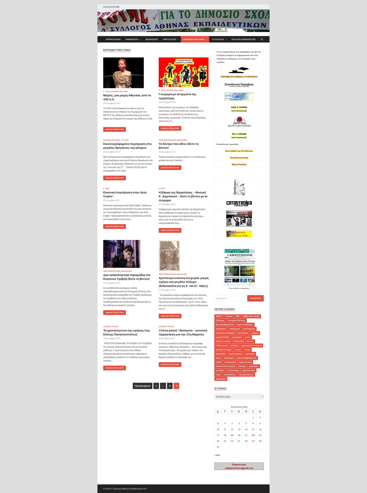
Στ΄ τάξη (125, 140)
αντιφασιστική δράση (225, 333)
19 (232, 435)
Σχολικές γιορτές (110, 327)
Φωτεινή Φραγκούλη (225, 324)
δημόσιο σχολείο (223, 341)
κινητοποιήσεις (235, 354)
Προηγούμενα (142, 385)
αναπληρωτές (249, 329)
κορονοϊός (250, 354)
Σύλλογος (220, 320)
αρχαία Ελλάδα (222, 337)
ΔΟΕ (238, 316)
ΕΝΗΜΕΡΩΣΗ (132, 39)
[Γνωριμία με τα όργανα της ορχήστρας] (184, 73)
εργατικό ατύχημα (224, 349)
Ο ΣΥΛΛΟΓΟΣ (218, 39)
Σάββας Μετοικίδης (251, 316)
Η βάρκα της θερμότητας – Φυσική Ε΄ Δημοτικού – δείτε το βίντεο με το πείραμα (183, 196)
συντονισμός (233, 370)
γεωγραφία (237, 337)
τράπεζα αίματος (246, 374)
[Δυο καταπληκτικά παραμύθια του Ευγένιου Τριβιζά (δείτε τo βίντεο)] (128, 255)
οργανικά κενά (245, 362)
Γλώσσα (229, 316)
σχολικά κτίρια (248, 370)
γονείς (247, 337)
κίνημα (247, 349)
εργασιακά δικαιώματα (252, 345)
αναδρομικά (234, 329)
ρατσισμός (254, 366)
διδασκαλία (239, 341)
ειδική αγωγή (221, 345)
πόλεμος (242, 366)
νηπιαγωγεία (230, 362)
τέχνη (218, 374)
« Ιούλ (217, 455)
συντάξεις (220, 370)
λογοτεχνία (229, 358)
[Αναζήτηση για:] (239, 298)
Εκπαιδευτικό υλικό (193, 39)
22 (253, 435)
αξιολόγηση (243, 333)
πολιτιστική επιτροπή (225, 366)
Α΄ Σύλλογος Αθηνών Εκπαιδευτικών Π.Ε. (128, 488)
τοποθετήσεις (230, 374)
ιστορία (238, 349)
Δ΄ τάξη (106, 91)
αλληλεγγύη (221, 329)
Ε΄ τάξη (162, 90)
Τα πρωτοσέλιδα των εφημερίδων (239, 288)
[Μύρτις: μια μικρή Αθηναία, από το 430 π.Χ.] (128, 73)
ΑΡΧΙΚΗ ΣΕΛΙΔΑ (113, 39)
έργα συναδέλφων (245, 324)
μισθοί (218, 362)
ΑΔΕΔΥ (219, 316)
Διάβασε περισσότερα (113, 128)
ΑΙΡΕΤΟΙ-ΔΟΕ (169, 39)
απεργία (255, 333)
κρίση (218, 358)
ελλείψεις (234, 345)
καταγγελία (221, 354)
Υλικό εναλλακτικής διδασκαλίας (173, 140)
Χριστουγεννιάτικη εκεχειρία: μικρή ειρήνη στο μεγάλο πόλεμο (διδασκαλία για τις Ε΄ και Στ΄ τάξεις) (184, 281)
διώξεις (250, 341)
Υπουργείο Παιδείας (236, 320)
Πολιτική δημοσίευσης (243, 39)
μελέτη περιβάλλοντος (246, 358)
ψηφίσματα (221, 379)
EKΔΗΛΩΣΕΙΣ (152, 39)
